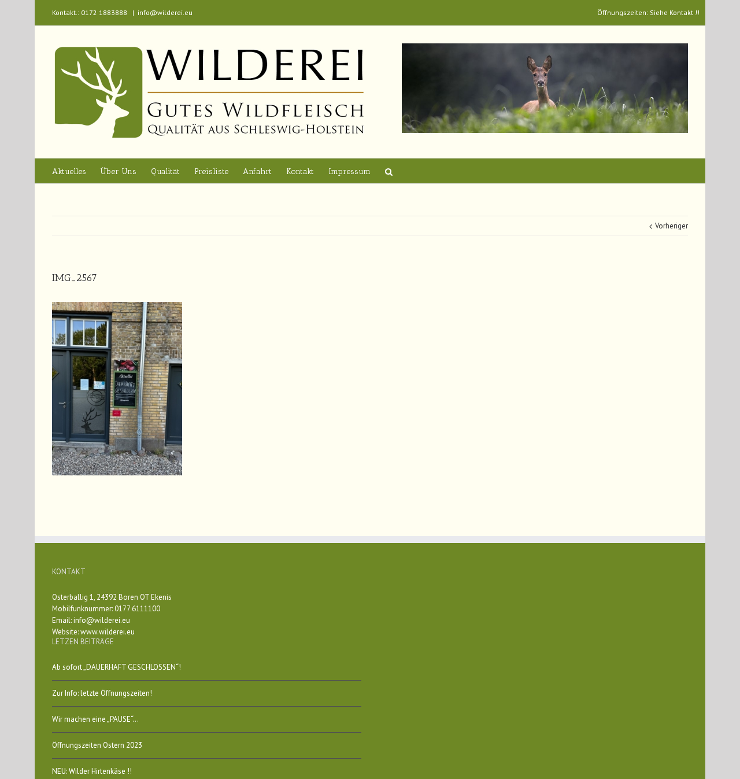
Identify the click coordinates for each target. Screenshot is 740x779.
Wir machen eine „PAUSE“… (95, 719)
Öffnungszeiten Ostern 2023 (97, 745)
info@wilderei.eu (165, 12)
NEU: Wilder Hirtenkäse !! (92, 771)
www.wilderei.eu (107, 632)
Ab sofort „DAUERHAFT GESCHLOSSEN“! (116, 667)
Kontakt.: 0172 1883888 (89, 12)
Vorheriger (671, 226)
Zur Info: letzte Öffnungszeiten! (102, 693)
